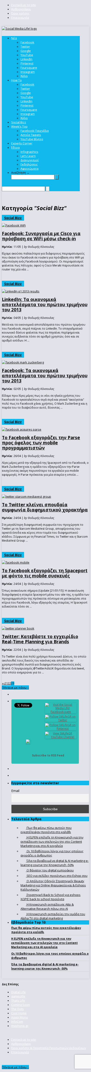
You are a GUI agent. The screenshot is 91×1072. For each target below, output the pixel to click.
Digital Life (18, 992)
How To (16, 80)
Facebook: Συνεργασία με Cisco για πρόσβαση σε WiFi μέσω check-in (41, 236)
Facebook (27, 42)
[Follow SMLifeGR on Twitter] (61, 720)
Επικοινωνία (20, 17)
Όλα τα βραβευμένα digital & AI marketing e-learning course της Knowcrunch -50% (45, 966)
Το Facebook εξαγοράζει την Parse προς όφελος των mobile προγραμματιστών (41, 443)
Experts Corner (21, 143)
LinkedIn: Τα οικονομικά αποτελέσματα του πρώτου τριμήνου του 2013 (45, 304)
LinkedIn (26, 59)
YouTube (27, 55)
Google (26, 51)
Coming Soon (20, 1005)
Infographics (29, 152)
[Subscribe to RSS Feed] (28, 755)
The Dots (17, 1009)
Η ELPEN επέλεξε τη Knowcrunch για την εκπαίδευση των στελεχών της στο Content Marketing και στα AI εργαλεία (44, 943)
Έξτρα (15, 147)
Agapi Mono (19, 1017)
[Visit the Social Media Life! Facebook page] (61, 711)
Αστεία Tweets (31, 135)
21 (6, 683)
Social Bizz (18, 122)
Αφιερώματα (29, 168)
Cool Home (19, 1013)
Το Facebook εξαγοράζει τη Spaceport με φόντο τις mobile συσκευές (45, 573)
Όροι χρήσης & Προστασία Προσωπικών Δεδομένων (48, 1048)
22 (9, 683)
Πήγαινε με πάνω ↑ (15, 687)
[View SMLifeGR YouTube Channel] (61, 737)
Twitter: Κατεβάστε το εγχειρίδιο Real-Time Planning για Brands (40, 639)
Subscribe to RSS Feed (48, 755)
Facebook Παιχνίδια (35, 131)
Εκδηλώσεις (29, 164)
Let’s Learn (28, 156)
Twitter (25, 46)
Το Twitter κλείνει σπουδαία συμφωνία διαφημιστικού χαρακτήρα (45, 507)
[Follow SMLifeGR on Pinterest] (61, 728)
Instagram (28, 72)
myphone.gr (19, 1026)
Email (15, 790)
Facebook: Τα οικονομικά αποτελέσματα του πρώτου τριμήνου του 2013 (45, 375)
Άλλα (24, 76)
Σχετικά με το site (23, 5)
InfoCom (17, 1021)
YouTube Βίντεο (32, 139)
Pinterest (27, 63)
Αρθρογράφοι (21, 9)
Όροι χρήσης (20, 13)
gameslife (18, 996)
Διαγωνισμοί (30, 160)
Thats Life (18, 1000)
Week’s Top (19, 126)
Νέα (14, 38)
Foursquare (29, 67)
